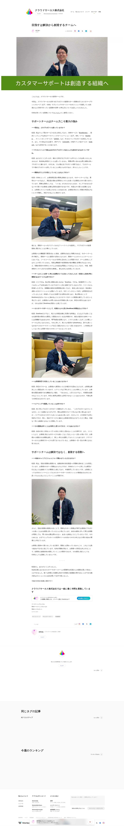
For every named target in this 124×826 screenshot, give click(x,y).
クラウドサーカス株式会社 (49, 10)
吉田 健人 (37, 30)
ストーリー (94, 11)
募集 (100, 11)
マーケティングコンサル (38, 604)
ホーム (72, 11)
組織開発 (58, 616)
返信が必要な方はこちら (78, 808)
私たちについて (80, 11)
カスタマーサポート (48, 616)
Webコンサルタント (37, 609)
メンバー (87, 11)
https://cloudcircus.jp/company (51, 13)
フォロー (39, 13)
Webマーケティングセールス (39, 606)
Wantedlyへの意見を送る (96, 808)
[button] (23, 796)
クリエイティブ (36, 616)
